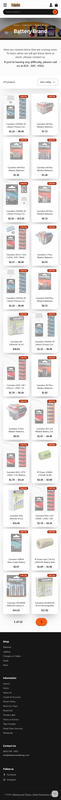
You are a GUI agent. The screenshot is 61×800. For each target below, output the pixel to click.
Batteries (7, 647)
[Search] (55, 11)
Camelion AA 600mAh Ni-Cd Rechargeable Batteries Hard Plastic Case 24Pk (44, 593)
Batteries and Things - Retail (25, 794)
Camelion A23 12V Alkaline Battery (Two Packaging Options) (44, 419)
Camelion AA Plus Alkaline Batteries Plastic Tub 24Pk (44, 114)
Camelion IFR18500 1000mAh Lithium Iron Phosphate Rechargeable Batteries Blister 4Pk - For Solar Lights (16, 593)
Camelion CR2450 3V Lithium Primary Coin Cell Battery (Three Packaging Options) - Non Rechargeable (16, 201)
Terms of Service (11, 719)
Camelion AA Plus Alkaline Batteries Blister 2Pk (44, 201)
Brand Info (8, 710)
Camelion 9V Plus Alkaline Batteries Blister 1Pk (44, 375)
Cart (56, 5)
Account (51, 5)
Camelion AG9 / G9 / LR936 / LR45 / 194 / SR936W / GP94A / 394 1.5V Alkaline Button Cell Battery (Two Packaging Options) (44, 506)
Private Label (9, 715)
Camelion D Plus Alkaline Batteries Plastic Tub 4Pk (16, 419)
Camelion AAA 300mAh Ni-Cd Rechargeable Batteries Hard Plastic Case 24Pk (16, 506)
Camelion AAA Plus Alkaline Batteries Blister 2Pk (44, 288)
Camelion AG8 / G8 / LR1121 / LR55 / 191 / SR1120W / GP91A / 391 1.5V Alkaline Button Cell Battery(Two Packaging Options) (16, 375)
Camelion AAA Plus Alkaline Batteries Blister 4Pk (16, 158)
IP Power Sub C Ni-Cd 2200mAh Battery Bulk (44, 549)
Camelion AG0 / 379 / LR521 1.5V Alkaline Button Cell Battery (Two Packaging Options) (16, 462)
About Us (7, 692)
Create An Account (11, 697)
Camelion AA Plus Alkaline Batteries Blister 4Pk (44, 158)
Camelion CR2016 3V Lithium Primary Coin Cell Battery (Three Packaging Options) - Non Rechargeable (16, 288)
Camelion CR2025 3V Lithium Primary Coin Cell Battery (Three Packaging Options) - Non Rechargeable (44, 332)
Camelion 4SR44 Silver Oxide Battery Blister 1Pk (16, 549)
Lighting (6, 651)
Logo (15, 5)
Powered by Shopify (47, 794)
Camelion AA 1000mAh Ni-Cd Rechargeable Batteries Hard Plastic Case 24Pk (16, 332)
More (5, 665)
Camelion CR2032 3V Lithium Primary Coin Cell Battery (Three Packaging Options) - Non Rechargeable (16, 114)
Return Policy (9, 701)
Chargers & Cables (12, 656)
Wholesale (8, 733)
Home (16, 25)
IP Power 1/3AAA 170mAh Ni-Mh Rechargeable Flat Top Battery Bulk (44, 462)
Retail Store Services (13, 728)
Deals (6, 660)
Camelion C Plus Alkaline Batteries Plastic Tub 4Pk (44, 245)
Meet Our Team (10, 706)
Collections (27, 25)
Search (6, 683)
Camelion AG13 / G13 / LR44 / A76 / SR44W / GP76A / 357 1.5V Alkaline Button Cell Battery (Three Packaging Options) (16, 245)
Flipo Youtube (9, 724)
